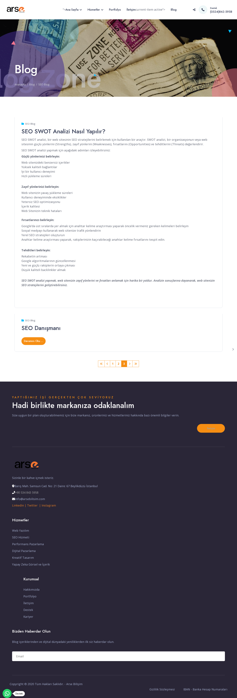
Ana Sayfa (72, 10)
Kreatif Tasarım (23, 558)
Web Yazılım (20, 530)
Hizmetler (94, 10)
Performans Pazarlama (28, 544)
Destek (28, 610)
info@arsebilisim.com (30, 499)
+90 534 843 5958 (26, 492)
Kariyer (28, 617)
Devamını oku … (33, 341)
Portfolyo (115, 10)
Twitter (33, 505)
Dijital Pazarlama (24, 551)
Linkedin (18, 505)
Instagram (49, 505)
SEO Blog (30, 123)
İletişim (131, 10)
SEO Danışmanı (41, 328)
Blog (174, 10)
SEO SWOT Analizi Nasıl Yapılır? (63, 131)
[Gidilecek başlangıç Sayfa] (101, 363)
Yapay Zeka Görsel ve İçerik (31, 564)
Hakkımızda (31, 589)
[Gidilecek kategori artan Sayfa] (107, 363)
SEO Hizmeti (20, 537)
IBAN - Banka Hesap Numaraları (205, 689)
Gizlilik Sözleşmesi (162, 689)
